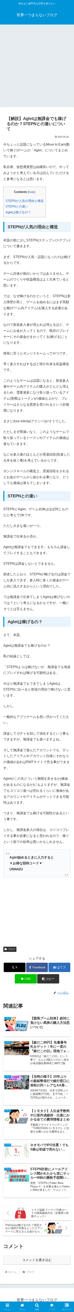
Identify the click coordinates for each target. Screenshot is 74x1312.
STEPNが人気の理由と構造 (25, 201)
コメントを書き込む (37, 1260)
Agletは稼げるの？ (18, 212)
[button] (48, 978)
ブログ (11, 949)
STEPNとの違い (17, 206)
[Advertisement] (37, 67)
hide (31, 192)
